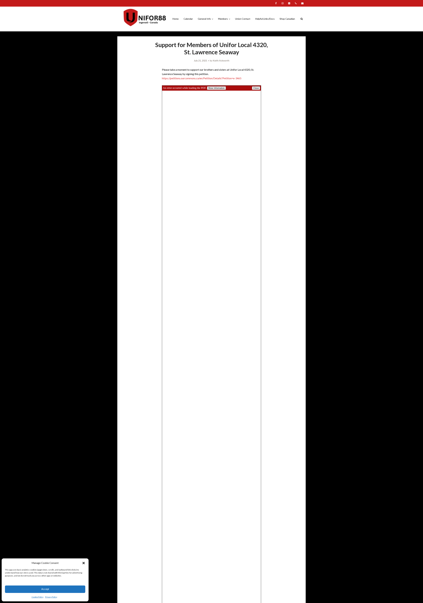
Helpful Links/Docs (265, 18)
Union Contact (242, 18)
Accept (45, 589)
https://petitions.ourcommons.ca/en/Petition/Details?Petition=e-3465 (201, 78)
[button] (83, 563)
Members (223, 18)
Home (176, 18)
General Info (204, 18)
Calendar (188, 18)
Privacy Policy (51, 597)
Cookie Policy (37, 597)
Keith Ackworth (221, 60)
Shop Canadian (287, 18)
